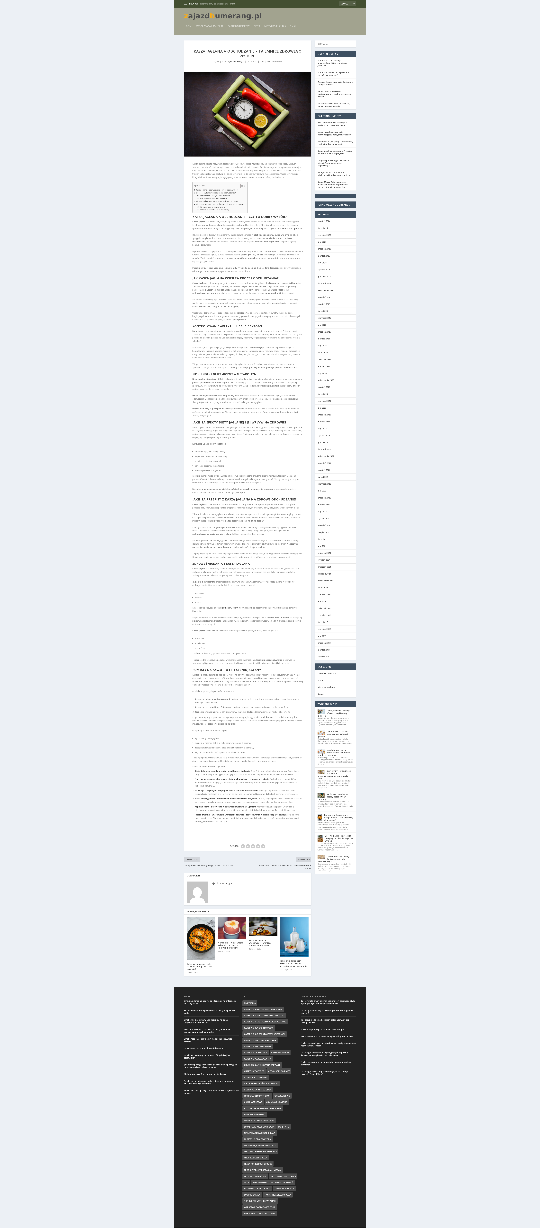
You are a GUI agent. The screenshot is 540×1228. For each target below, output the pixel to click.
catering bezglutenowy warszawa (263, 1009)
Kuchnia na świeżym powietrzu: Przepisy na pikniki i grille (209, 1011)
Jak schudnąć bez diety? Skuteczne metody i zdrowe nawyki (334, 859)
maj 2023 (322, 407)
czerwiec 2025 (324, 318)
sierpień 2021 (324, 532)
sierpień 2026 (324, 221)
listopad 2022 (324, 449)
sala (246, 1182)
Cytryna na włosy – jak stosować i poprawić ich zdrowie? (199, 966)
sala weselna (260, 1182)
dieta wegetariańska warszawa (261, 1083)
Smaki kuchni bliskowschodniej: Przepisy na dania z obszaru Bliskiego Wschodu (209, 1082)
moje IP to (283, 1126)
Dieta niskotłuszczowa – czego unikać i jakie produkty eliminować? (338, 817)
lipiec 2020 (323, 587)
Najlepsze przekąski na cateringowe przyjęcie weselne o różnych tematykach (328, 1044)
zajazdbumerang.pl (235, 61)
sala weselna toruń (282, 1182)
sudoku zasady (252, 1194)
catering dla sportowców (258, 1028)
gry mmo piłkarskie (276, 1102)
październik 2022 (326, 456)
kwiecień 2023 (324, 414)
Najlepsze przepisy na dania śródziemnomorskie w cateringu (326, 1063)
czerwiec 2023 (324, 401)
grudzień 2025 (324, 276)
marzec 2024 (324, 366)
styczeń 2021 (324, 560)
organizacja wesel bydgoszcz (260, 1145)
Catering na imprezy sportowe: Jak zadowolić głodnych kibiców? (328, 1011)
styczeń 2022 (324, 518)
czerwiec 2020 (324, 594)
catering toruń (280, 1052)
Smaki (293, 26)
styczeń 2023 (324, 435)
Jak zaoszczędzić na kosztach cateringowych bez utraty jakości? (325, 1021)
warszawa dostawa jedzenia (259, 1207)
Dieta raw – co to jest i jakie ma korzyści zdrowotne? (333, 73)
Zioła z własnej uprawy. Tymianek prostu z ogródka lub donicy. (211, 1091)
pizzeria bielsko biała (255, 1157)
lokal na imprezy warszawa (259, 1120)
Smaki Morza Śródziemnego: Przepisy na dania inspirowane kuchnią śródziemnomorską (332, 184)
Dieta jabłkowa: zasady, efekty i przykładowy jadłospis (334, 713)
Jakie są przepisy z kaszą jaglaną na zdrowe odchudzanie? (220, 204)
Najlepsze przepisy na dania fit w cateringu (322, 1029)
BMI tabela (250, 1003)
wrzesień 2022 (324, 463)
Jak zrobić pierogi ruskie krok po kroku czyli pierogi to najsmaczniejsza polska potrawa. (210, 1066)
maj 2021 (322, 546)
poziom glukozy (199, 382)
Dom (188, 26)
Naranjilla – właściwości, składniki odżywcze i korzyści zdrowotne (231, 945)
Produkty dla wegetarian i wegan (262, 1170)
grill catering (282, 1096)
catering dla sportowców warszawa (264, 1034)
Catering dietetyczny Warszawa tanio (265, 1021)
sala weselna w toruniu (257, 1188)
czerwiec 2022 (324, 483)
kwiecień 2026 (324, 248)
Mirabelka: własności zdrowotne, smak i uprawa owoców (334, 104)
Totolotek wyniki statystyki (260, 1201)
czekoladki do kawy (279, 1071)
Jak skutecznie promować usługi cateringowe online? (327, 1036)
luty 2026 (322, 262)
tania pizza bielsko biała (277, 1194)
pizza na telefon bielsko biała (260, 1151)
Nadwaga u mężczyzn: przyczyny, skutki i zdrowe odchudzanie (226, 790)
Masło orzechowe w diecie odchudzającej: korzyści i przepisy (334, 133)
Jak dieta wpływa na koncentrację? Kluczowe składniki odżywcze (334, 752)
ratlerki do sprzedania (283, 1176)
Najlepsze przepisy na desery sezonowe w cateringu (333, 797)
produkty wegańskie (255, 1176)
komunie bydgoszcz (255, 1114)
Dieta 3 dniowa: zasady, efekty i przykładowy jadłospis (222, 771)
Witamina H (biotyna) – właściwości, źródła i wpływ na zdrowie (335, 142)
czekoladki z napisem (255, 1077)
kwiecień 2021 (324, 553)
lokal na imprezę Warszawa (259, 1126)
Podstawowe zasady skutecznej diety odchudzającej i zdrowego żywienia (232, 779)
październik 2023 (326, 380)
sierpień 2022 (324, 470)
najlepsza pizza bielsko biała (259, 1133)
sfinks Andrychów (284, 1188)
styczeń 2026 (324, 269)
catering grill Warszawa (257, 1046)
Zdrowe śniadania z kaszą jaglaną (212, 207)
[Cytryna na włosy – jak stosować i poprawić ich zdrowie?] (201, 938)
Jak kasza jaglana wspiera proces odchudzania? (216, 193)
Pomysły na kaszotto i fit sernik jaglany (214, 210)
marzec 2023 (324, 421)
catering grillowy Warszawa (260, 1040)
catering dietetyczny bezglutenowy (264, 1015)
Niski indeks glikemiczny (212, 374)
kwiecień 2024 (324, 359)
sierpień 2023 (324, 387)
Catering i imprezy (239, 26)
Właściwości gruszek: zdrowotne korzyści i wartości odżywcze (226, 798)
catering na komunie (255, 1052)
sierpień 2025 (324, 304)
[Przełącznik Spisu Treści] (241, 186)
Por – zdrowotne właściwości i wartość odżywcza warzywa (260, 943)
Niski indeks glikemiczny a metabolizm (214, 198)
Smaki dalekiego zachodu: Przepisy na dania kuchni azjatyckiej (335, 152)
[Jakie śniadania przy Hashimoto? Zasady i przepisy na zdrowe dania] (294, 937)
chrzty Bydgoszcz (254, 1071)
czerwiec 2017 (324, 629)
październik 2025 (326, 290)
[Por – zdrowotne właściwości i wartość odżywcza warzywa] (263, 926)
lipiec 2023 (323, 394)
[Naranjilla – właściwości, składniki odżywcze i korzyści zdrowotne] (232, 928)
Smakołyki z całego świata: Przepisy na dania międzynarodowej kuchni (206, 1021)
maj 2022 (322, 490)
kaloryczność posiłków (292, 228)
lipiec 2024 (323, 352)
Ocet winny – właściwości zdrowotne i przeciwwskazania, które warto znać (334, 775)
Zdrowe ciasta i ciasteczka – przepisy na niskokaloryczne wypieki (339, 838)
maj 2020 (322, 601)
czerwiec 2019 (324, 615)
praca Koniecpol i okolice (258, 1164)
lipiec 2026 (323, 228)
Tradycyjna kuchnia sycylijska (212, 3)
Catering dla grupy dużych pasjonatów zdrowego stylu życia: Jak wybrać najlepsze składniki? (328, 1002)
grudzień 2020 (324, 567)
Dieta (257, 26)
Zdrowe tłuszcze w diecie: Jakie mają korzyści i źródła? (335, 83)
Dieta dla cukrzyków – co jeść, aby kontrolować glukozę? (334, 734)
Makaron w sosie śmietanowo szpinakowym (205, 1074)
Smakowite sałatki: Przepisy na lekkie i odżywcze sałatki (208, 1040)
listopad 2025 (324, 283)
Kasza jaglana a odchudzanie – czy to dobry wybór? (217, 190)
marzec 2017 (324, 649)
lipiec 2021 (323, 539)
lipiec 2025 (323, 311)
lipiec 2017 (323, 622)
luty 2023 (322, 428)
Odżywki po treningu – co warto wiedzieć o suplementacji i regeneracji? (333, 163)
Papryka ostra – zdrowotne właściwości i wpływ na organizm (225, 806)
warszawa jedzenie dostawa (259, 1213)
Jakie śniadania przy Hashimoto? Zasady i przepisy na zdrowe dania (293, 963)
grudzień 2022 (324, 442)
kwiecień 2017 (324, 643)
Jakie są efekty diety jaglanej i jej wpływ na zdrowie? (217, 201)
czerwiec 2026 (324, 235)
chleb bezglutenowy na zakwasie (262, 1065)
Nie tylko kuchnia (275, 26)
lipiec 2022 (323, 477)
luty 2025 (322, 345)
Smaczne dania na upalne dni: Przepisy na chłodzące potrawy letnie (210, 1002)
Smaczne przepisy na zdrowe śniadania (203, 1048)
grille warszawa (253, 1102)
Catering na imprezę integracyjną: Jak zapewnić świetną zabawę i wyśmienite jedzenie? (324, 1053)
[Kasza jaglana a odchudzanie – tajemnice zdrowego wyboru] (247, 114)
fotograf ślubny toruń (257, 1096)
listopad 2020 (324, 573)
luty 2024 (322, 373)
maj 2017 (322, 636)
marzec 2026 (324, 255)
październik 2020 (326, 580)
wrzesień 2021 (324, 525)
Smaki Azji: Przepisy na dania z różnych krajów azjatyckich (207, 1056)
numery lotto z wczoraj (257, 1139)
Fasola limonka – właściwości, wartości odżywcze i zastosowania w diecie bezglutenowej (240, 814)
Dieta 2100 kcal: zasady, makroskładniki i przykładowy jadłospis (332, 63)
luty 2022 (322, 511)
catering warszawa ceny (257, 1058)
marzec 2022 (324, 504)
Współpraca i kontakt (209, 26)
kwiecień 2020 (324, 608)
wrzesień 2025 (324, 297)
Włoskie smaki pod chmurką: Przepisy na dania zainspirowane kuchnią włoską (207, 1030)
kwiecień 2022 (324, 497)
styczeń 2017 (324, 656)
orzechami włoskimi (229, 607)
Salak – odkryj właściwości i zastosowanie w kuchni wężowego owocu (334, 94)
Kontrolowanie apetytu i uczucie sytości (215, 196)
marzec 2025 (324, 338)
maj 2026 (322, 242)
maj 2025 (322, 325)
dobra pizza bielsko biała (257, 1089)
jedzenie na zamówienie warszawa (262, 1108)
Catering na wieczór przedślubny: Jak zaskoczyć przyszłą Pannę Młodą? (324, 1072)
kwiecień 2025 (324, 331)
